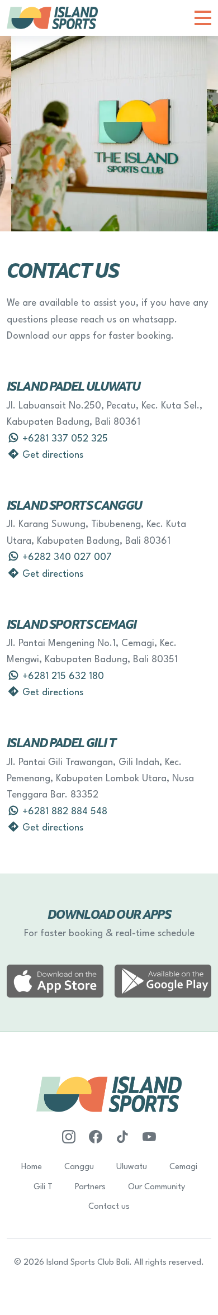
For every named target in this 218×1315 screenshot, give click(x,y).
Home (31, 1167)
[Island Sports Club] (95, 1137)
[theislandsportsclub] (68, 1137)
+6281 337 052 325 (64, 439)
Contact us (109, 1207)
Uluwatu (131, 1167)
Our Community (156, 1187)
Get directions (51, 455)
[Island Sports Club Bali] (52, 17)
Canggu (79, 1167)
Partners (90, 1187)
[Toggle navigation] (203, 18)
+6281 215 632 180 (62, 676)
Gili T (43, 1187)
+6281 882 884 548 (63, 811)
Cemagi (183, 1167)
